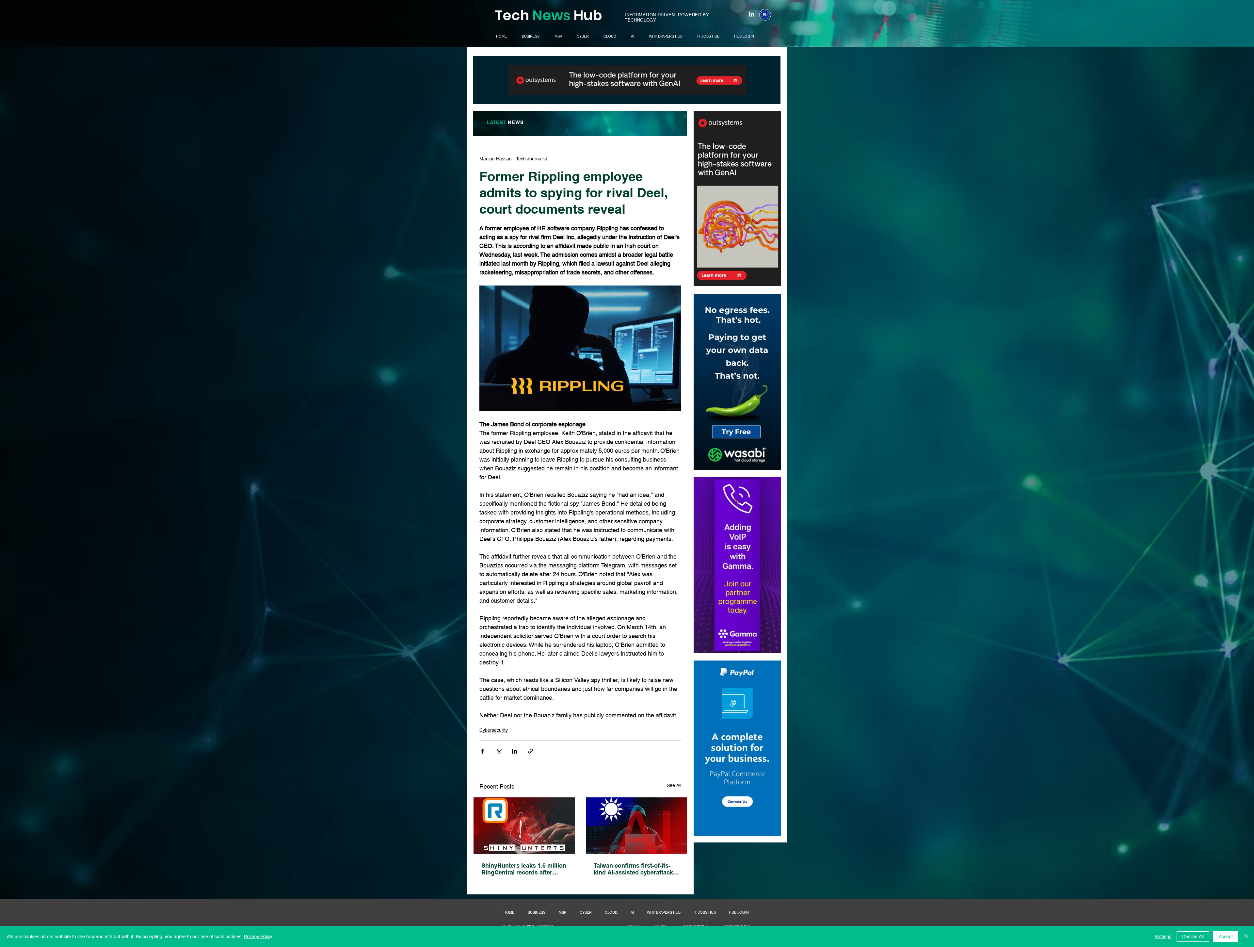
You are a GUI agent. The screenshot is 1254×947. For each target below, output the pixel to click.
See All (674, 785)
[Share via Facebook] (482, 751)
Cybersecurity (493, 730)
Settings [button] (1163, 936)
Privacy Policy (258, 936)
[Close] (1246, 936)
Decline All (1193, 936)
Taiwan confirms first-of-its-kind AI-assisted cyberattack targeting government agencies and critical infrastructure (633, 869)
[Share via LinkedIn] (514, 751)
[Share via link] (530, 751)
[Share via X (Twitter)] (498, 751)
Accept (1226, 936)
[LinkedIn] (751, 14)
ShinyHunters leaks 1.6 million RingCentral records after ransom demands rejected (523, 869)
